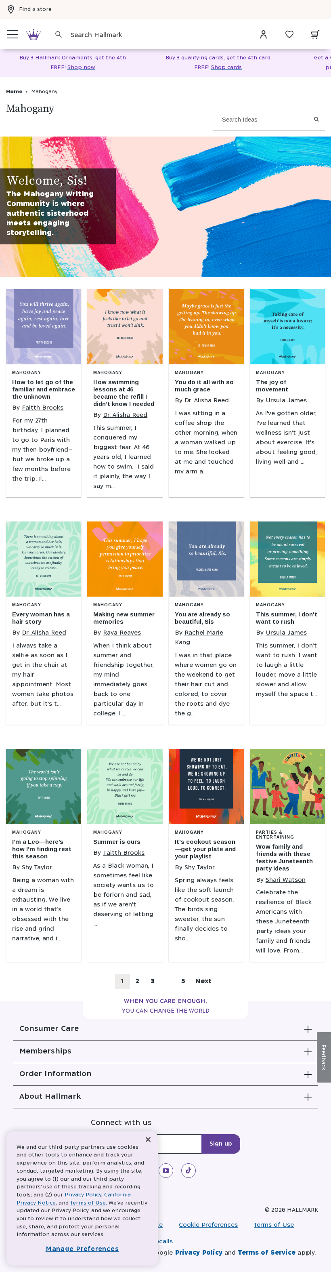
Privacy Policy (198, 1253)
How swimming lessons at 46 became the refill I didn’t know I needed (123, 392)
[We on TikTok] (188, 1170)
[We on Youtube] (166, 1170)
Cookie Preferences (208, 1225)
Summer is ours (116, 841)
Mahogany (26, 372)
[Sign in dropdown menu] (263, 34)
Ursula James (286, 400)
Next (203, 981)
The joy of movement (272, 385)
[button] (165, 1029)
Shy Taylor (37, 867)
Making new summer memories (124, 618)
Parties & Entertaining (275, 834)
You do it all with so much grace (204, 385)
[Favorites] (289, 34)
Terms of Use (274, 1225)
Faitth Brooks (42, 408)
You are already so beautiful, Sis (202, 618)
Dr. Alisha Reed (125, 415)
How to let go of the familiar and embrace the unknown (43, 389)
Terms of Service (266, 1253)
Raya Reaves (122, 633)
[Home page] (33, 34)
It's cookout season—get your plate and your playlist (205, 849)
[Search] (58, 34)
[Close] (148, 1140)
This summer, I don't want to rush (286, 618)
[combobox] (158, 35)
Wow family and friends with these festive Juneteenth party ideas (284, 857)
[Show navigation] (12, 34)
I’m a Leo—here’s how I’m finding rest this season (41, 849)
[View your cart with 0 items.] (315, 34)
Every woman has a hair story (41, 618)
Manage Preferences (82, 1249)
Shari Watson (286, 880)
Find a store (35, 9)
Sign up (220, 1144)
